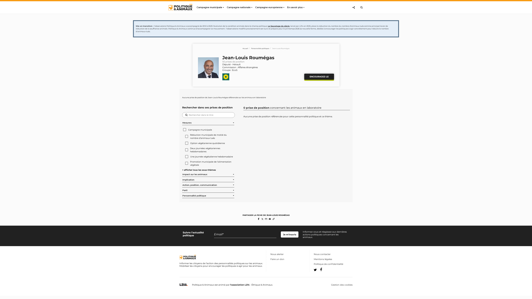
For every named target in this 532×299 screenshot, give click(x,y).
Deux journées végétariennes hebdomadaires (205, 150)
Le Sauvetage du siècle (279, 26)
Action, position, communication (199, 185)
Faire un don (277, 259)
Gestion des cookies (342, 285)
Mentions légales (323, 259)
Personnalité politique (194, 195)
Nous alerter (277, 254)
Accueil (245, 48)
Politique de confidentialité (328, 264)
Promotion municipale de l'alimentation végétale (210, 163)
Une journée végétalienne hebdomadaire (211, 156)
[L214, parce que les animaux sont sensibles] (183, 284)
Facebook (319, 269)
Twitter (319, 275)
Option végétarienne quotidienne (207, 143)
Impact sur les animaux (194, 174)
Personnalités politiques (260, 48)
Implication (188, 180)
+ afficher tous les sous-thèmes (199, 170)
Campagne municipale (200, 130)
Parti (184, 190)
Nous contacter (322, 254)
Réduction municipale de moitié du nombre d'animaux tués (208, 136)
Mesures (186, 123)
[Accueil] (180, 13)
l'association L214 (240, 284)
